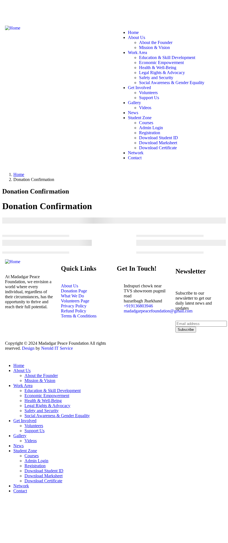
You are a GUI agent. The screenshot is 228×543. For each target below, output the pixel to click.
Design (28, 348)
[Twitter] (27, 12)
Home (18, 174)
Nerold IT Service (56, 348)
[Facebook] (12, 12)
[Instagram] (42, 12)
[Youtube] (57, 12)
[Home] (12, 28)
